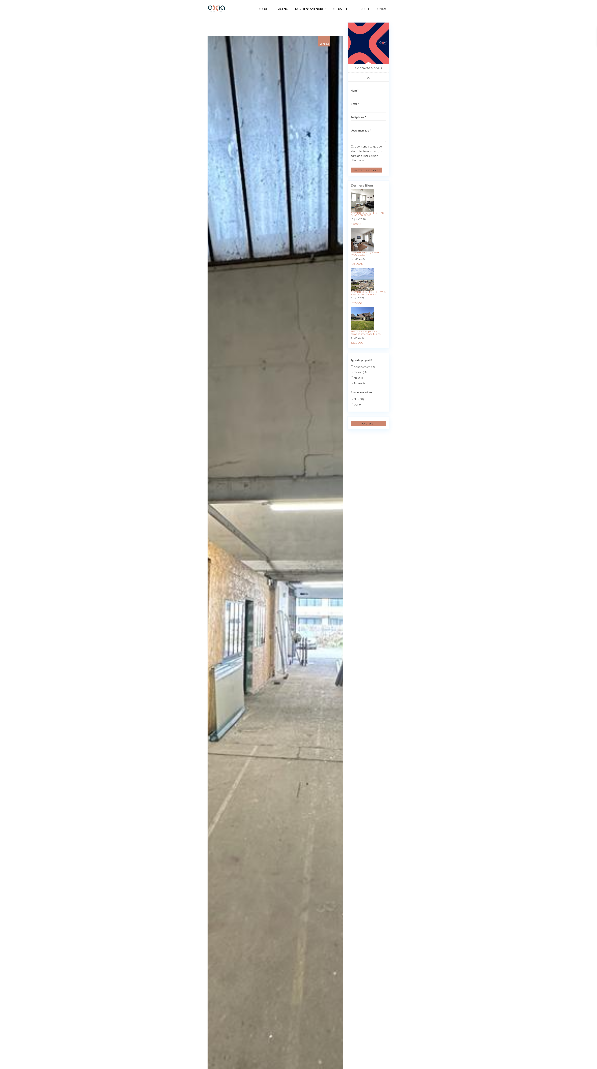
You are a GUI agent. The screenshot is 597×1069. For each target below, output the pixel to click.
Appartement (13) (364, 366)
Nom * (355, 90)
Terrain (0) (360, 383)
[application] (325, 8)
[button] (340, 38)
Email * (355, 103)
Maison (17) (360, 372)
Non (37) (359, 399)
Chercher (368, 423)
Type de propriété (361, 360)
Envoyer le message (366, 170)
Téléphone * (358, 117)
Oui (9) (358, 404)
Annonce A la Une (361, 392)
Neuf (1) (358, 377)
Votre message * (361, 130)
